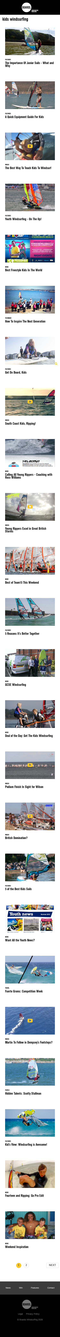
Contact (51, 1288)
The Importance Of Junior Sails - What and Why (30, 49)
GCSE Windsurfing (30, 669)
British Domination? (30, 823)
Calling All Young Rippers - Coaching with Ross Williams (30, 461)
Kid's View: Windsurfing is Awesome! (30, 1129)
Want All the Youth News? (30, 925)
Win (21, 1288)
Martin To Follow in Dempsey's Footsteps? (30, 1027)
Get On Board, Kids (30, 357)
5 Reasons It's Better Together (30, 618)
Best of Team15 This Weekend (30, 567)
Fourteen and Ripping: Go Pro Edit (30, 1180)
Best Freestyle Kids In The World (30, 255)
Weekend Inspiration (30, 1231)
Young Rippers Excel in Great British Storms (30, 515)
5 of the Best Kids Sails (30, 874)
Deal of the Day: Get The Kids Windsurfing (30, 720)
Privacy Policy (33, 1314)
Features (35, 1288)
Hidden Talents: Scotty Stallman (30, 1078)
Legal (20, 1314)
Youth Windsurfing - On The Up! (30, 204)
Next (52, 1265)
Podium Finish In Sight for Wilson (30, 771)
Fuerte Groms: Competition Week (30, 976)
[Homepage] (30, 1304)
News (8, 1288)
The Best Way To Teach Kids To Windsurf (30, 153)
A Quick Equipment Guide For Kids (30, 101)
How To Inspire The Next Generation (30, 306)
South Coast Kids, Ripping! (30, 408)
